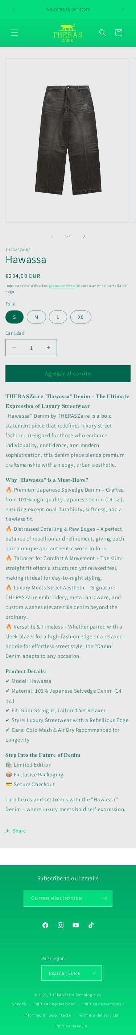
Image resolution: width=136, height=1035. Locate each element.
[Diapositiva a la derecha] (84, 236)
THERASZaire (61, 994)
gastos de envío (62, 285)
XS (81, 317)
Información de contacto (47, 1015)
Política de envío (71, 1025)
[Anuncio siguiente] (123, 9)
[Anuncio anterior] (13, 9)
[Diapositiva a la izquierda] (52, 236)
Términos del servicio (98, 1015)
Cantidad (14, 333)
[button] (14, 33)
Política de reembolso (103, 1003)
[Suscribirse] (104, 898)
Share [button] (19, 830)
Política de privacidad (54, 1003)
